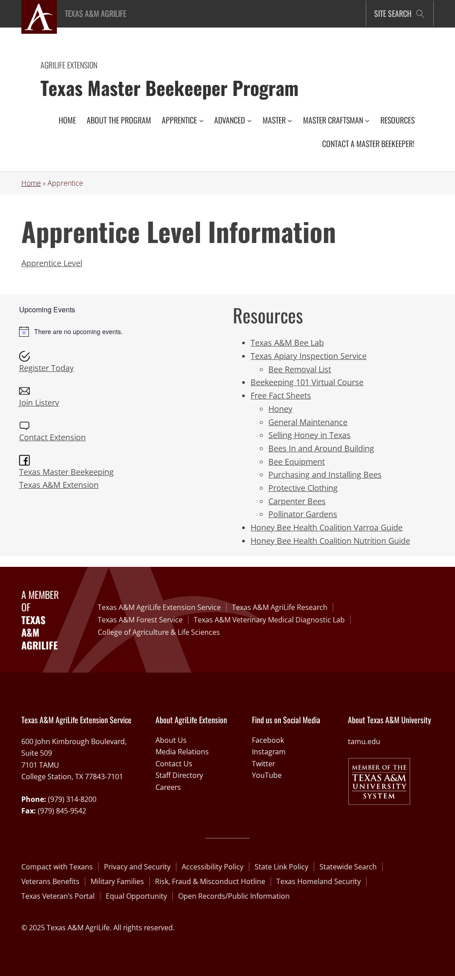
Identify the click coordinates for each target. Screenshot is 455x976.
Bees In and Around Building (321, 448)
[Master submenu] (289, 120)
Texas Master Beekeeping (66, 471)
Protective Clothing (303, 487)
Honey (280, 408)
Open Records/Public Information (234, 896)
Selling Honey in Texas (309, 435)
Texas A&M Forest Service (140, 619)
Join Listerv (39, 402)
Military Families (117, 881)
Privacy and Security (137, 867)
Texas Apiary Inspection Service (309, 356)
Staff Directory (179, 775)
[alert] (120, 331)
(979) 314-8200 (72, 799)
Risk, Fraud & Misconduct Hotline (210, 881)
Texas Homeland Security (318, 881)
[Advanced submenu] (249, 120)
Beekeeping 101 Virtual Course (307, 382)
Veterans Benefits (50, 881)
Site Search (392, 13)
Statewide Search (348, 867)
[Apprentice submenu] (201, 120)
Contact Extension (52, 437)
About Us (171, 740)
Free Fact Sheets (281, 395)
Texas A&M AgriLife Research (279, 607)
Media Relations (182, 752)
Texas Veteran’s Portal (58, 896)
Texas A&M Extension (59, 484)
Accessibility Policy (212, 867)
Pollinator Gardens (302, 514)
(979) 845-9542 (62, 811)
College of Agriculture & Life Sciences (159, 632)
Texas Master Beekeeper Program (169, 87)
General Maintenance (307, 422)
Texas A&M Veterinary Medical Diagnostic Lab (269, 619)
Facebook (268, 740)
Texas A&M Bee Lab (287, 342)
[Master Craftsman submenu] (367, 120)
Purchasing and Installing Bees (325, 474)
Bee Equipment (296, 461)
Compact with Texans (57, 867)
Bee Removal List (299, 369)
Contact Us (174, 764)
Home (31, 183)
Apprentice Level (51, 263)
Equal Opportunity (136, 896)
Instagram (269, 752)
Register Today (46, 368)
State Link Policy (281, 867)
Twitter (263, 764)
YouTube (267, 775)
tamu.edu (364, 741)
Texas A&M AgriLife (95, 13)
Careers (168, 787)
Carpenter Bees (297, 501)
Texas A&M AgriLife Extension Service (159, 607)
